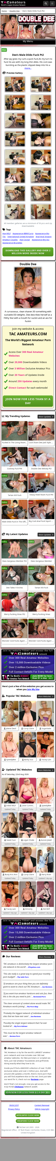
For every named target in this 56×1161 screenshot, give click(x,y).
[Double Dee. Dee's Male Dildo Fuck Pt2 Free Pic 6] (15, 120)
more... (28, 68)
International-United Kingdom (21, 236)
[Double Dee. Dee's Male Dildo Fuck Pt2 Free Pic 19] (15, 211)
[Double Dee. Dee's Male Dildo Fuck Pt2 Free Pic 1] (15, 84)
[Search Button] (46, 3)
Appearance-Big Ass (40, 239)
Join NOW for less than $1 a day (28, 401)
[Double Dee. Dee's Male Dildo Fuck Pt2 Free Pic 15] (41, 175)
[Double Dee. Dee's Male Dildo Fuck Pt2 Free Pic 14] (15, 175)
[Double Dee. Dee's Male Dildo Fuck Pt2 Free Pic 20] (41, 211)
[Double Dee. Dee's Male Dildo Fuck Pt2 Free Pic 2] (41, 84)
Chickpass (19, 1086)
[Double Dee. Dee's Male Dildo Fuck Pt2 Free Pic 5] (41, 102)
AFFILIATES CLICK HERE (28, 1115)
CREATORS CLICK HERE (28, 1121)
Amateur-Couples (10, 239)
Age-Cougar (25, 239)
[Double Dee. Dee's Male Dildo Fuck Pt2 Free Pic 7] (41, 120)
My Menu (28, 41)
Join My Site (33, 689)
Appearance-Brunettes (12, 243)
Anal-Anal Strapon (44, 236)
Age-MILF (6, 233)
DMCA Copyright (42, 1109)
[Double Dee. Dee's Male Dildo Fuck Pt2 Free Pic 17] (15, 193)
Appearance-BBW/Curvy (23, 233)
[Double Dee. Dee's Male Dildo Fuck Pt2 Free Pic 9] (15, 138)
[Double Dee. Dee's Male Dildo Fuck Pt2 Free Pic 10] (41, 138)
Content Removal (42, 1105)
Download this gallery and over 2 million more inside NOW (28, 252)
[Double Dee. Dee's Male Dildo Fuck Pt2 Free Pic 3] (15, 102)
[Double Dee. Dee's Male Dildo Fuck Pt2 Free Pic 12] (41, 157)
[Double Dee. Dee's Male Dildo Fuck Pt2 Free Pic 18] (41, 193)
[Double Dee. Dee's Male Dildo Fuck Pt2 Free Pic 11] (15, 157)
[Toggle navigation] (52, 3)
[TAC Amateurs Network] (13, 3)
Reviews (35, 1079)
